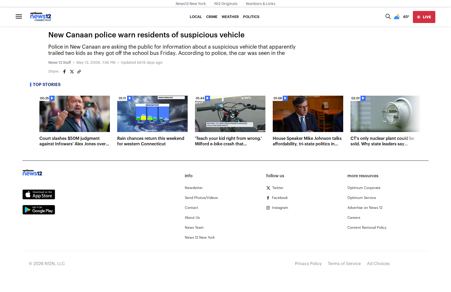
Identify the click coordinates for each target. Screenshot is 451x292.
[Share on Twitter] (72, 72)
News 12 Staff (59, 63)
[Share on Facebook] (64, 72)
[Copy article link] (79, 72)
